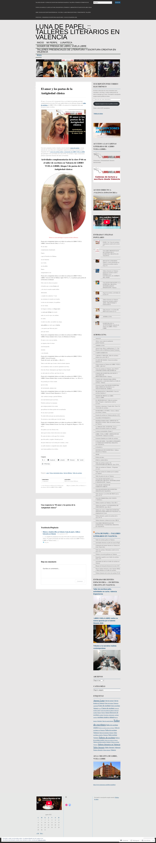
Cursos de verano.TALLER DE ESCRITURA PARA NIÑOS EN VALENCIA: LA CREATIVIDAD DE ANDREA (107, 386)
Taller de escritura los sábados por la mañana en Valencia (107, 472)
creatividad (95, 705)
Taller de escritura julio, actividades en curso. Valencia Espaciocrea (105, 591)
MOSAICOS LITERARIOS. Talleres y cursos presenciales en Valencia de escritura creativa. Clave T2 (111, 263)
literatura (99, 721)
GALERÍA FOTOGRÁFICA (103, 418)
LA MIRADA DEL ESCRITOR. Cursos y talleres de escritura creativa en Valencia (106, 427)
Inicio (40, 42)
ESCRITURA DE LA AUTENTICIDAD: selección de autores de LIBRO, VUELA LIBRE (111, 325)
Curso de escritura (104, 705)
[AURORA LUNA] (106, 314)
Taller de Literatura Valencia (106, 733)
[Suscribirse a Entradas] (66, 798)
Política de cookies (42, 840)
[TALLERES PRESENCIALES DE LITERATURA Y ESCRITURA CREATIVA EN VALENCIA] (106, 248)
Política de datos (98, 113)
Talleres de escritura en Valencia (111, 740)
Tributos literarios (106, 750)
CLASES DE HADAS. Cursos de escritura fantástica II (106, 360)
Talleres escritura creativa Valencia (102, 742)
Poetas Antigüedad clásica (56, 473)
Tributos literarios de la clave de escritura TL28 (108, 573)
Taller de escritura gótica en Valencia (105, 540)
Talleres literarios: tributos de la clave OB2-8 (107, 520)
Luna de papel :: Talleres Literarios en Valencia (78, 32)
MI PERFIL (52, 42)
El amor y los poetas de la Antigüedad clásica (56, 91)
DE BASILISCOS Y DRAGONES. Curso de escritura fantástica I (107, 392)
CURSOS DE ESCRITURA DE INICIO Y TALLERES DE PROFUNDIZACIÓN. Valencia (107, 374)
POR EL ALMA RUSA (102, 460)
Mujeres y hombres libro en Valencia (76, 485)
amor (47, 473)
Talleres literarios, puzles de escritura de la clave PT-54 (106, 516)
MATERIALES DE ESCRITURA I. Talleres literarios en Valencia (107, 450)
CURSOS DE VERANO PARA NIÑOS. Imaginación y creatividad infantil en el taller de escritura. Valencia (108, 380)
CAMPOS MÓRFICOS (102, 353)
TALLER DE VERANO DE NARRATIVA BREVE (103, 485)
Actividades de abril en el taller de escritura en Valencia (107, 562)
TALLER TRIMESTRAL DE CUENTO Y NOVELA (106, 499)
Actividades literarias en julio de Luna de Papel (108, 542)
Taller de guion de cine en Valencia (105, 476)
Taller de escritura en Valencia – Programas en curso (107, 468)
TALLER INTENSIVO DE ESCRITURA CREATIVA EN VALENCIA (106, 490)
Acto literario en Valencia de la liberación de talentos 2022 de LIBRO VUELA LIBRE (52, 486)
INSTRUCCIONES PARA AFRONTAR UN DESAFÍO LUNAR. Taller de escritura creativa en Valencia (108, 422)
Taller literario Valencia (112, 747)
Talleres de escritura (107, 737)
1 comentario (45, 481)
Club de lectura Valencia (111, 703)
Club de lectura (109, 701)
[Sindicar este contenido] (94, 533)
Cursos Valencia (105, 712)
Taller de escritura (77, 473)
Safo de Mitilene (68, 473)
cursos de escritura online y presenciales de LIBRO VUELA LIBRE (67, 152)
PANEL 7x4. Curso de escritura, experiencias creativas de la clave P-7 (111, 243)
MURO (97, 454)
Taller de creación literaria (107, 721)
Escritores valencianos (109, 715)
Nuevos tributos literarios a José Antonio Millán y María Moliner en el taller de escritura (108, 569)
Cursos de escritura (108, 708)
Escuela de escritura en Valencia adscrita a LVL (108, 415)
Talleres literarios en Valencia (109, 744)
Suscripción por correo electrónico (105, 85)
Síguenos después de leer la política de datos (106, 104)
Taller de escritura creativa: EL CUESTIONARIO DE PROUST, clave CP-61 (107, 463)
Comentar (80, 581)
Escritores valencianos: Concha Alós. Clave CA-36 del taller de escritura (108, 407)
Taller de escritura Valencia (71, 481)
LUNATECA (66, 42)
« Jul (37, 833)
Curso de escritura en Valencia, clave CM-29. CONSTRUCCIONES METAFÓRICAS (107, 369)
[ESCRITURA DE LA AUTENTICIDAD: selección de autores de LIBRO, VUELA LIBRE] (106, 321)
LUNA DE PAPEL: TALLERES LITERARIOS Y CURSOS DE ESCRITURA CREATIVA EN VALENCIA (108, 442)
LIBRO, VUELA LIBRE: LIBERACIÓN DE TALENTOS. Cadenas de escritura (107, 434)
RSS (39, 55)
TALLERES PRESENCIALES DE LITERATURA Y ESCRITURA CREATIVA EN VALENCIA (76, 50)
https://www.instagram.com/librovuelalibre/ (104, 785)
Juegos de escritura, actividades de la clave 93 (111, 293)
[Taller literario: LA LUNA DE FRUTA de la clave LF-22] (106, 307)
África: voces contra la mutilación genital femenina (104, 342)
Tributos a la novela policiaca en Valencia (106, 554)
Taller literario (99, 747)
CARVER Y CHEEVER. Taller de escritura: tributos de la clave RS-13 (107, 356)
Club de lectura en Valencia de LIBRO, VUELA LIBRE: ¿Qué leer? (108, 365)
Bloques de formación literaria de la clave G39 (107, 566)
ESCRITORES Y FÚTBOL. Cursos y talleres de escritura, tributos (107, 411)
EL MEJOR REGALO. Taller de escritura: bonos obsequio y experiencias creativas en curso (106, 401)
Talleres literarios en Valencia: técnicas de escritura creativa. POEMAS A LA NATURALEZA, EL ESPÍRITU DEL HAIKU (111, 274)
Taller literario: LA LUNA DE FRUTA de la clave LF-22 (111, 310)
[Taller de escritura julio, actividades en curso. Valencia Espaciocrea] (106, 616)
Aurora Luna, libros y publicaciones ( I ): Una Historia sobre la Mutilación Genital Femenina (107, 349)
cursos (100, 708)
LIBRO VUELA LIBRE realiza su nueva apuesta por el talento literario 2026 (105, 620)
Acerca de (98, 338)
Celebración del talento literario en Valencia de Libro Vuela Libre (108, 546)
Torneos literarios (98, 750)
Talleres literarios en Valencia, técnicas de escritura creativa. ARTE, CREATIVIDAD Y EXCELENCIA (110, 302)
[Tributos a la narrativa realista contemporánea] (106, 671)
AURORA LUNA (107, 316)
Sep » (41, 833)
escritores (101, 715)
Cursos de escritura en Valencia (107, 710)
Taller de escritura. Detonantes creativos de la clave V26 (107, 550)
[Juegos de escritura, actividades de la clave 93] (106, 290)
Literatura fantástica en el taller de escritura (107, 438)
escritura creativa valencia (106, 717)
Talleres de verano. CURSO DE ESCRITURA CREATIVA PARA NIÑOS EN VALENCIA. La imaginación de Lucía (108, 511)
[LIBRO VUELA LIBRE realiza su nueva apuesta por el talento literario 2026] (106, 644)
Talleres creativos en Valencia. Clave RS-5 (106, 502)
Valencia (113, 750)
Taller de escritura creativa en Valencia (106, 728)
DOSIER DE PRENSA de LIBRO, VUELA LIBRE (61, 46)
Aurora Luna (98, 700)
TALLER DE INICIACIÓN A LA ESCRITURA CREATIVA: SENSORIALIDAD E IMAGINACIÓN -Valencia (111, 285)
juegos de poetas (74, 148)
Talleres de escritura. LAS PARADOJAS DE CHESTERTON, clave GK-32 (107, 506)
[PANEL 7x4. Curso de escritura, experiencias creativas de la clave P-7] (106, 240)
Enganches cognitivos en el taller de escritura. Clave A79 (107, 558)
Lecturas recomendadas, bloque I (104, 431)
